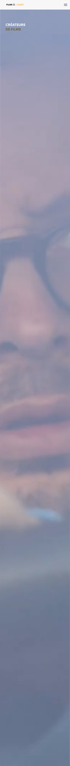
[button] (67, 764)
